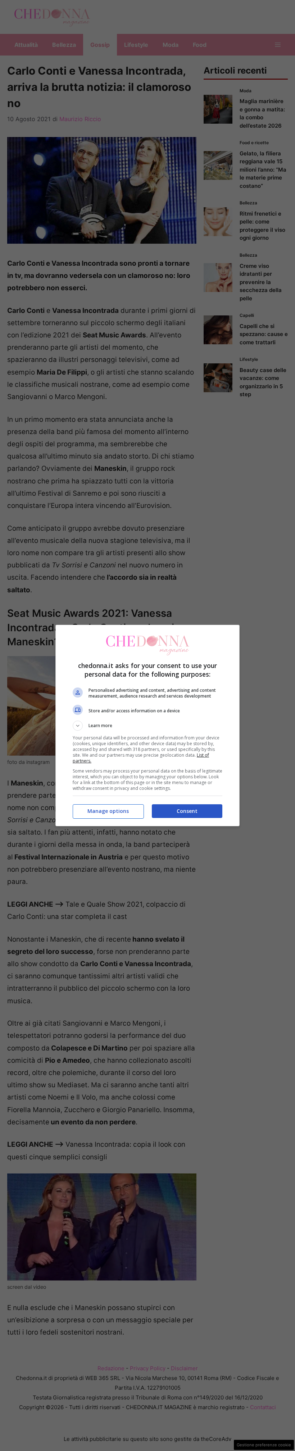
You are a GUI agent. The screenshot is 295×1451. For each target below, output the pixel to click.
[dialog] (147, 725)
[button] (147, 726)
